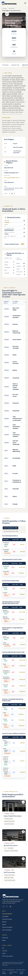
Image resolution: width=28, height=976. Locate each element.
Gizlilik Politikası (4, 972)
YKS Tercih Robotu (7, 913)
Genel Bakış (5, 65)
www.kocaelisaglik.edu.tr (11, 177)
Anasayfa (4, 8)
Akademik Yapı (15, 65)
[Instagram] (12, 193)
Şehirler (4, 924)
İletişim (4, 940)
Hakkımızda (5, 937)
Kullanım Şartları (22, 972)
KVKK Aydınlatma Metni (14, 972)
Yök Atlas (4, 950)
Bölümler (4, 921)
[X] (10, 906)
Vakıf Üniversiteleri (7, 930)
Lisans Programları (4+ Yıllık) (10, 527)
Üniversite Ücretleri (7, 919)
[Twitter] (14, 193)
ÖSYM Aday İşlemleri (7, 956)
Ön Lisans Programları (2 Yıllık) (11, 531)
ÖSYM (3, 953)
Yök (3, 948)
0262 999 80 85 (8, 168)
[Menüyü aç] (25, 3)
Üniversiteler (11, 8)
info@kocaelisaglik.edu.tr (11, 172)
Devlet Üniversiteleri (7, 927)
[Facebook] (9, 193)
